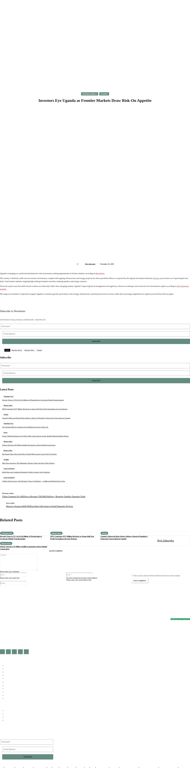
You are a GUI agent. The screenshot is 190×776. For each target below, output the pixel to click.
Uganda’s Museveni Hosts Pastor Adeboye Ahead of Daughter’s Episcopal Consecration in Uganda (36, 418)
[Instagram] (8, 651)
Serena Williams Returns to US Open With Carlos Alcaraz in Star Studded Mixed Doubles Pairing (35, 436)
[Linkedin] (14, 651)
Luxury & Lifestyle (9, 468)
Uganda (104, 94)
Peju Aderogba (90, 264)
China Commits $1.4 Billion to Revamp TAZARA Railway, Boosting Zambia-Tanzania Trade (43, 496)
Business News (29, 350)
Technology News (8, 396)
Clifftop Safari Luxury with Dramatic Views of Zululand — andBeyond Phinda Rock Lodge (33, 481)
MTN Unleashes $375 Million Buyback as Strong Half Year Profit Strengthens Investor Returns (34, 409)
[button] (162, 80)
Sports (5, 432)
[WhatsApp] (26, 651)
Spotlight (6, 459)
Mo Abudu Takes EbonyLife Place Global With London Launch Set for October (29, 454)
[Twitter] (20, 651)
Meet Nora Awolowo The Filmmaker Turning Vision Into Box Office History (28, 463)
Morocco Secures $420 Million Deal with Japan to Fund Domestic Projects (39, 506)
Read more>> (24, 645)
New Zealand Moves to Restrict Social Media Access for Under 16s (25, 427)
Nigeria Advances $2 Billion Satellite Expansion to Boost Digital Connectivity (29, 445)
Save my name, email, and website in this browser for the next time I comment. (157, 576)
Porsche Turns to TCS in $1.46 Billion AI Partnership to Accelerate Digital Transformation (33, 400)
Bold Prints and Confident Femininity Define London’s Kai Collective (26, 472)
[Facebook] (2, 651)
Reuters (156, 278)
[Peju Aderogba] (83, 264)
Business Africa (90, 94)
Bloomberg (100, 273)
